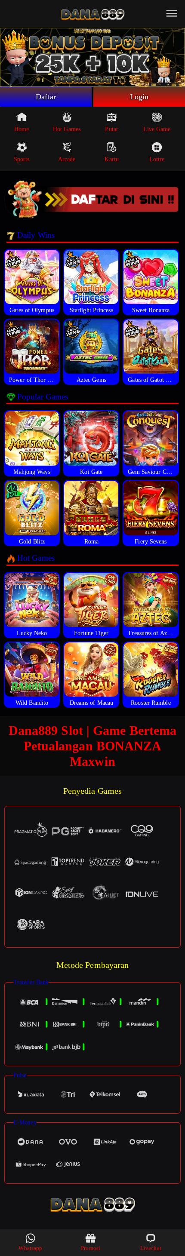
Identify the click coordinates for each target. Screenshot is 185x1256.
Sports (22, 159)
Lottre (157, 159)
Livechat (150, 1248)
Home (21, 129)
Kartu (112, 159)
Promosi (90, 1248)
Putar (111, 129)
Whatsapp (30, 1248)
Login (139, 96)
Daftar (46, 96)
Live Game (157, 129)
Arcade (67, 159)
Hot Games (66, 129)
